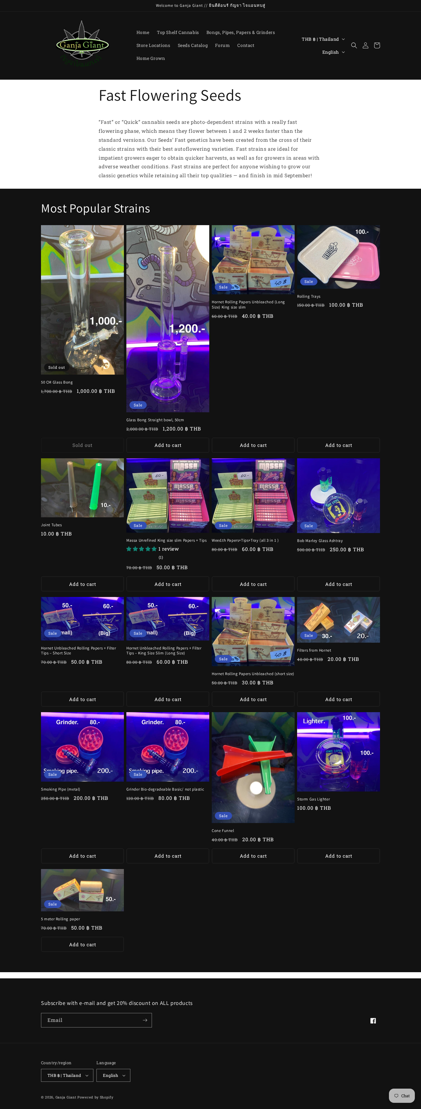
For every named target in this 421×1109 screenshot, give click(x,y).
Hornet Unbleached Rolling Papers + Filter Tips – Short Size (78, 651)
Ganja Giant (65, 1097)
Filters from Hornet (314, 650)
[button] (354, 45)
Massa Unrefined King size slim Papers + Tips (166, 540)
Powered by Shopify (95, 1097)
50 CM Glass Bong (57, 382)
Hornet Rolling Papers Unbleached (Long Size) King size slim (248, 305)
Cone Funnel (223, 830)
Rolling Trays (309, 296)
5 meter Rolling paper (60, 919)
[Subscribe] (145, 1020)
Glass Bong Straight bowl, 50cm (155, 420)
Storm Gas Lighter (313, 799)
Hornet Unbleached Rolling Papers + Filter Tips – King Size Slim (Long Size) (164, 651)
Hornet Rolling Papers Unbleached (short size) (253, 673)
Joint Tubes (51, 525)
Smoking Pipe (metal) (60, 789)
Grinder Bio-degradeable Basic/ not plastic (165, 789)
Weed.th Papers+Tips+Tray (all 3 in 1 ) (245, 540)
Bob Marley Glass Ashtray (320, 540)
